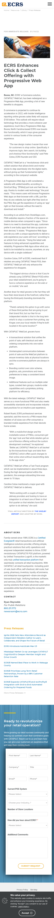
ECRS (12, 4)
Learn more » (23, 906)
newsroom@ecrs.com (15, 611)
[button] (50, 4)
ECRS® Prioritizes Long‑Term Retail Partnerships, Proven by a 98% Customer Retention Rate (23, 674)
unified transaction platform (26, 560)
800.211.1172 (10, 608)
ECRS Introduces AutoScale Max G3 (20, 646)
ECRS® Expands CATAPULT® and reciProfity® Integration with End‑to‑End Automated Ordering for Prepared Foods (25, 685)
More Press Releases (14, 693)
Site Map (33, 890)
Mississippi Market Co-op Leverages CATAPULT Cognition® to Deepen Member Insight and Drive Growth (26, 654)
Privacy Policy (22, 890)
